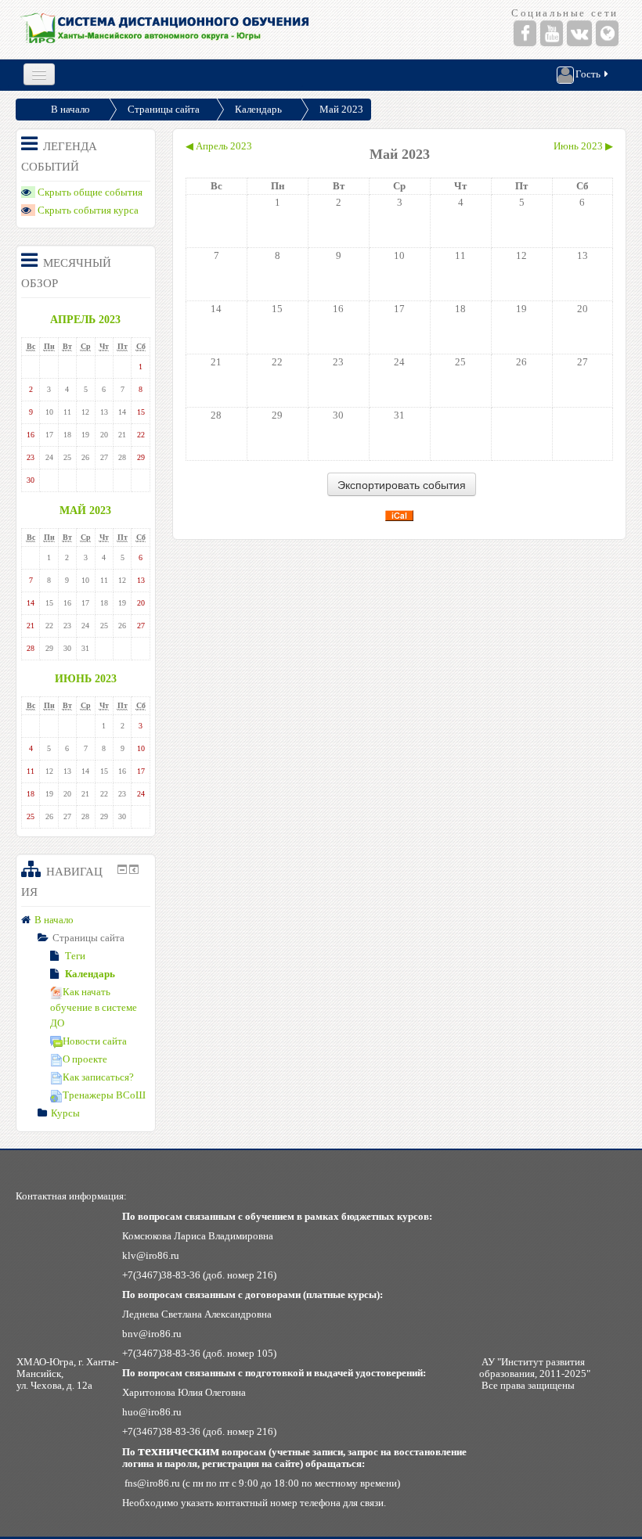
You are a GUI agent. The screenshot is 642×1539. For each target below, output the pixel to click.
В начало (70, 109)
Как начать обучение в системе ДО (93, 1007)
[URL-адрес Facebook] (525, 33)
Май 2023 (341, 109)
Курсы (65, 1113)
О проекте (85, 1059)
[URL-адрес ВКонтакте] (579, 33)
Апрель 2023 (85, 319)
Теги (75, 956)
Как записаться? (98, 1077)
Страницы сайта (164, 109)
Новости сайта (95, 1041)
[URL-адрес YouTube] (551, 33)
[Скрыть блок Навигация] (122, 869)
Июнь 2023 (86, 678)
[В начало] (166, 29)
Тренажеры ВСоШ (104, 1095)
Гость (588, 74)
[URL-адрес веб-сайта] (607, 33)
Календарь (258, 109)
